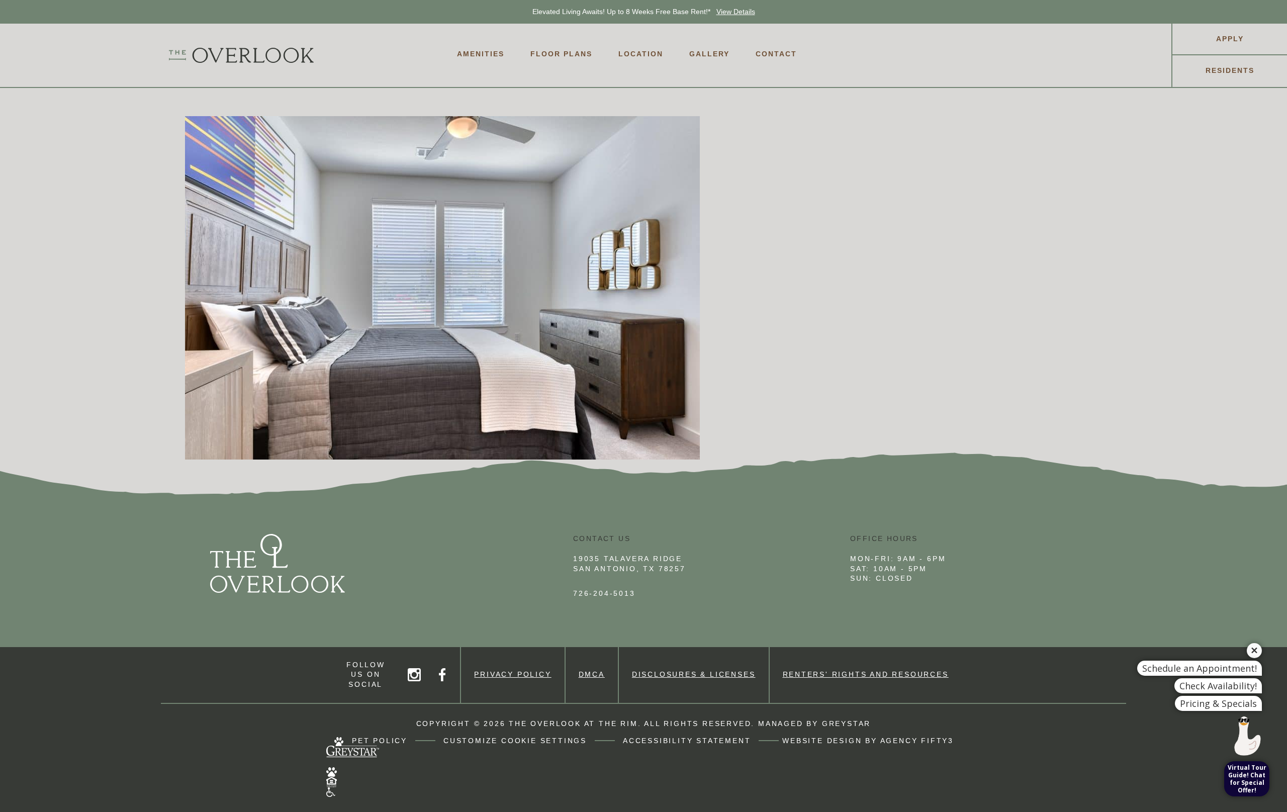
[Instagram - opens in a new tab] (414, 674)
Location (640, 54)
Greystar (846, 723)
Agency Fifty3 (917, 741)
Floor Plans (561, 54)
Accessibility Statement (687, 741)
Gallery (709, 54)
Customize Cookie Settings (515, 741)
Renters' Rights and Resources (866, 674)
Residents (1230, 70)
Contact (776, 54)
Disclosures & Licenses (694, 674)
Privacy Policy (512, 674)
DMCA (592, 674)
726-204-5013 (604, 593)
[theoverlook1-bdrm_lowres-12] (643, 288)
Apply (1230, 39)
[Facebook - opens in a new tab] (442, 674)
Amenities (480, 54)
